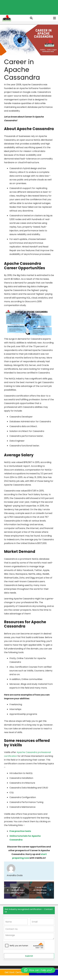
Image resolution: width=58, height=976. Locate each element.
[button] (31, 18)
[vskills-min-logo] (6, 18)
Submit (29, 955)
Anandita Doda (15, 875)
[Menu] (54, 18)
